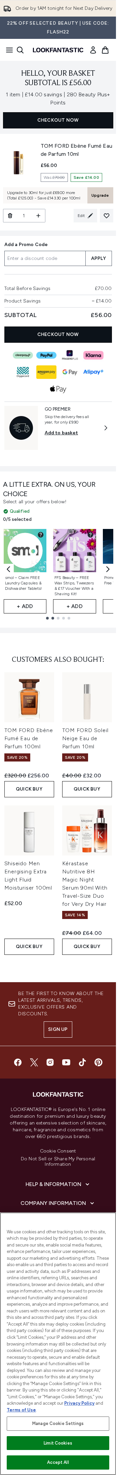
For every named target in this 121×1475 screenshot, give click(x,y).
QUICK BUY (29, 789)
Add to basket (61, 433)
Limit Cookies (58, 1443)
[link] (93, 50)
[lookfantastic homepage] (58, 50)
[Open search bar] (20, 50)
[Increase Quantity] (38, 215)
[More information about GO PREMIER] (106, 428)
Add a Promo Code (26, 244)
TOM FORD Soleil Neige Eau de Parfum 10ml (85, 738)
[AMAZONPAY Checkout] (46, 372)
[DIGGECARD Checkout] (22, 372)
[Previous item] (8, 569)
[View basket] (105, 50)
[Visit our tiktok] (82, 1062)
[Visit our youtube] (66, 1062)
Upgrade (100, 195)
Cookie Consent (58, 1151)
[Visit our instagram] (50, 1062)
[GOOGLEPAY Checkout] (69, 372)
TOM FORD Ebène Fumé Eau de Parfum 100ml (28, 738)
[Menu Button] (7, 50)
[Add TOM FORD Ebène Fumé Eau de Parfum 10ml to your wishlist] (106, 215)
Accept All (58, 1462)
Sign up (58, 1029)
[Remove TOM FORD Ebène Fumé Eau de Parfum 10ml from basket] (10, 215)
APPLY (98, 258)
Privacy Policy (79, 1403)
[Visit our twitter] (34, 1062)
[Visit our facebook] (18, 1062)
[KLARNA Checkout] (93, 355)
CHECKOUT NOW (58, 120)
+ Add (25, 606)
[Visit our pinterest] (98, 1062)
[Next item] (108, 569)
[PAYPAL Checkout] (46, 355)
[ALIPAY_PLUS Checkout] (93, 372)
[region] (58, 1343)
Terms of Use (21, 1409)
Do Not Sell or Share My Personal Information (58, 1161)
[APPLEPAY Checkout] (58, 389)
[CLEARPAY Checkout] (22, 355)
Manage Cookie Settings (58, 1423)
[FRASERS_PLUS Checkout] (69, 355)
